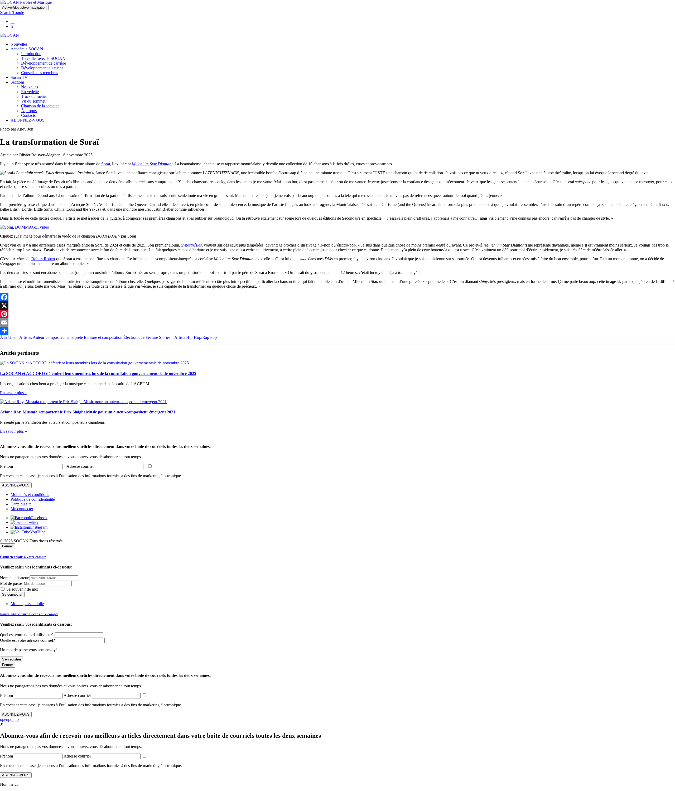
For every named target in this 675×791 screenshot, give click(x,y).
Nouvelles (19, 44)
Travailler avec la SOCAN (43, 58)
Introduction (31, 53)
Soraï (105, 164)
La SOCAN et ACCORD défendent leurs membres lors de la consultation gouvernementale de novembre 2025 (98, 373)
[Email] (337, 322)
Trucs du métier (34, 96)
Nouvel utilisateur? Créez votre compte (29, 614)
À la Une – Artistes (16, 337)
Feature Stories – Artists (165, 337)
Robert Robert (43, 259)
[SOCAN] (9, 35)
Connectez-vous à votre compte (23, 557)
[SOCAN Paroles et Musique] (26, 2)
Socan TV (19, 77)
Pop (213, 337)
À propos (29, 110)
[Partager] (337, 331)
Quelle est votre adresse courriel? (27, 640)
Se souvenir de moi (21, 589)
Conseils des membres (39, 72)
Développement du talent (42, 68)
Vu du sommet (33, 101)
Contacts (28, 115)
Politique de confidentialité (33, 499)
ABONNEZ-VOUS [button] (28, 120)
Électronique (133, 337)
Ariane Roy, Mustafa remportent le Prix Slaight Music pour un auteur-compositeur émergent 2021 (87, 412)
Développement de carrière (43, 63)
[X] (337, 305)
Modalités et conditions (30, 494)
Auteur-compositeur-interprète (58, 337)
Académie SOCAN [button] (27, 49)
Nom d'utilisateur (14, 578)
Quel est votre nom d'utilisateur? (27, 635)
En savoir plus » (13, 392)
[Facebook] (337, 297)
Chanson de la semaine (40, 106)
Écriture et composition (103, 337)
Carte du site (21, 504)
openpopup (9, 719)
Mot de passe (11, 583)
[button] (12, 12)
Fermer (7, 546)
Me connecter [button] (22, 509)
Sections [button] (18, 82)
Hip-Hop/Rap (197, 337)
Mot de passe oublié (27, 603)
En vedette (30, 91)
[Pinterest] (337, 314)
